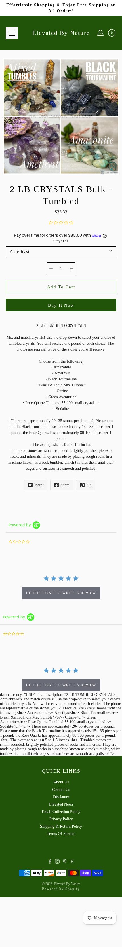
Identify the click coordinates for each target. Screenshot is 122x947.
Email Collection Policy (61, 812)
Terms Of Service (61, 834)
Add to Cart (61, 286)
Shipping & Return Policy (61, 826)
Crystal (61, 241)
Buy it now (61, 305)
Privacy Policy (61, 819)
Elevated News (61, 804)
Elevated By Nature (61, 32)
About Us (61, 782)
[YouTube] (72, 861)
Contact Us (61, 789)
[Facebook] (50, 861)
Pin (89, 485)
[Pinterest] (64, 861)
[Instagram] (57, 861)
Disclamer (61, 797)
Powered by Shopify (61, 889)
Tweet (39, 485)
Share (65, 485)
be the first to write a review (61, 592)
